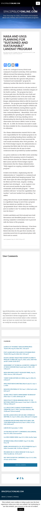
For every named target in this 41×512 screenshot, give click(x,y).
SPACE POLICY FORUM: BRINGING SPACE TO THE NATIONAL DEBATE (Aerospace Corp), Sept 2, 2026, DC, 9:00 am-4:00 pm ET (20, 402)
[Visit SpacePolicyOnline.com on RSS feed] (23, 478)
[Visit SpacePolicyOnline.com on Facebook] (20, 478)
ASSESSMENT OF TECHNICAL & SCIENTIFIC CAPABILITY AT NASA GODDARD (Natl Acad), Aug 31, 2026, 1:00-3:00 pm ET (20, 367)
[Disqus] (20, 284)
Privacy (16, 496)
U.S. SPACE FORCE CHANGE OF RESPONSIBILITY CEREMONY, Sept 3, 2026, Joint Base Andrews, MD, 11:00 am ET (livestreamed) (19, 409)
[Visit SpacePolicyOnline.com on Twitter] (18, 478)
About (3, 496)
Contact (9, 496)
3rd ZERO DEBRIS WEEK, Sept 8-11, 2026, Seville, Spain (20, 437)
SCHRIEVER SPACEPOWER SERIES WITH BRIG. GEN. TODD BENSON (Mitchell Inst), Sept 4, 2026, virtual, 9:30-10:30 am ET (19, 422)
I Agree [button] (21, 509)
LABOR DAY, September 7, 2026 (13, 428)
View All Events (20, 465)
